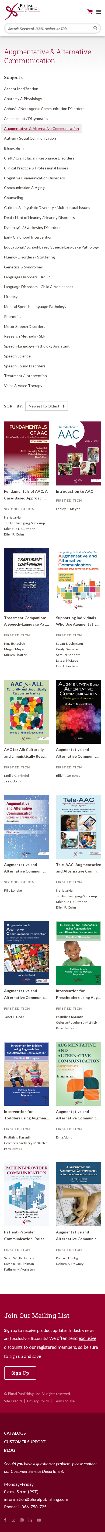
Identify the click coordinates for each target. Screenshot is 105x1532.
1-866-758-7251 (33, 1506)
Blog (9, 1450)
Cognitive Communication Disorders (34, 178)
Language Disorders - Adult (27, 277)
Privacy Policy (38, 1401)
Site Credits (13, 1401)
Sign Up (20, 1373)
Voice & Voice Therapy (23, 385)
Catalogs (15, 1433)
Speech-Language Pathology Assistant (37, 346)
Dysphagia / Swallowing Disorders (32, 227)
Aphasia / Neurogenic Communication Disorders (44, 108)
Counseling (13, 197)
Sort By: (13, 406)
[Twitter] (13, 1519)
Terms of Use (64, 1401)
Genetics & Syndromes (23, 267)
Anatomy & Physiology (23, 98)
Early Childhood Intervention (28, 237)
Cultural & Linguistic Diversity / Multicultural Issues (47, 207)
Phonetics (12, 316)
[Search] (95, 28)
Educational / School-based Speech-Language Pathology (51, 247)
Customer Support (25, 1441)
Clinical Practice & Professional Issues (36, 168)
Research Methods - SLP (25, 336)
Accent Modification (21, 88)
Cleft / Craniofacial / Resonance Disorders (39, 158)
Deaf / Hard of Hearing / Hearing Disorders (39, 217)
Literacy (11, 296)
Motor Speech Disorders (24, 326)
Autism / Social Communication (30, 138)
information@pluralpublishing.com (36, 1499)
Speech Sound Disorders (25, 366)
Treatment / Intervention (25, 375)
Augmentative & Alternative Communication (41, 128)
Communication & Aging (24, 187)
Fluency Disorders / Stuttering (29, 257)
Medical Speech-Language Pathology (35, 306)
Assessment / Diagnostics (26, 118)
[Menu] (98, 11)
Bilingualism (14, 148)
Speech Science (17, 356)
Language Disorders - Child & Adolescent (38, 286)
